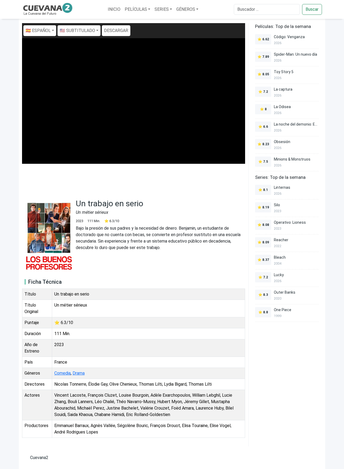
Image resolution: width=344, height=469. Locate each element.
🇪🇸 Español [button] (38, 30)
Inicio (114, 9)
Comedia (62, 373)
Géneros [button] (185, 9)
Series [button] (162, 9)
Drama (79, 373)
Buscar (312, 9)
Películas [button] (136, 9)
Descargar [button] (116, 30)
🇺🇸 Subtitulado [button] (77, 30)
